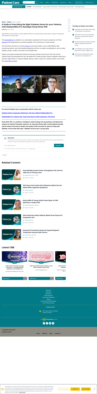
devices (27, 46)
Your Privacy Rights (63, 389)
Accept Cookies (86, 389)
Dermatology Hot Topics (80, 6)
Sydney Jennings (29, 190)
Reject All (75, 389)
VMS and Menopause (37, 6)
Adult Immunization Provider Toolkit (65, 6)
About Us (48, 290)
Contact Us (48, 294)
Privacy (48, 299)
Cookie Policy (22, 392)
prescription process (10, 61)
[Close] (94, 389)
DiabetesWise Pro (10, 40)
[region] (48, 389)
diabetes (4, 42)
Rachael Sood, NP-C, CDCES (31, 175)
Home (38, 333)
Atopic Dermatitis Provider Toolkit (50, 6)
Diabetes (4, 155)
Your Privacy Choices (48, 303)
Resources (63, 2)
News (41, 2)
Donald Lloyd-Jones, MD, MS (32, 205)
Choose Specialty (17, 6)
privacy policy (32, 148)
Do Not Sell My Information (48, 301)
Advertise (48, 292)
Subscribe (58, 145)
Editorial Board (48, 296)
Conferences (54, 2)
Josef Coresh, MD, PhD (30, 235)
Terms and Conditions (48, 297)
